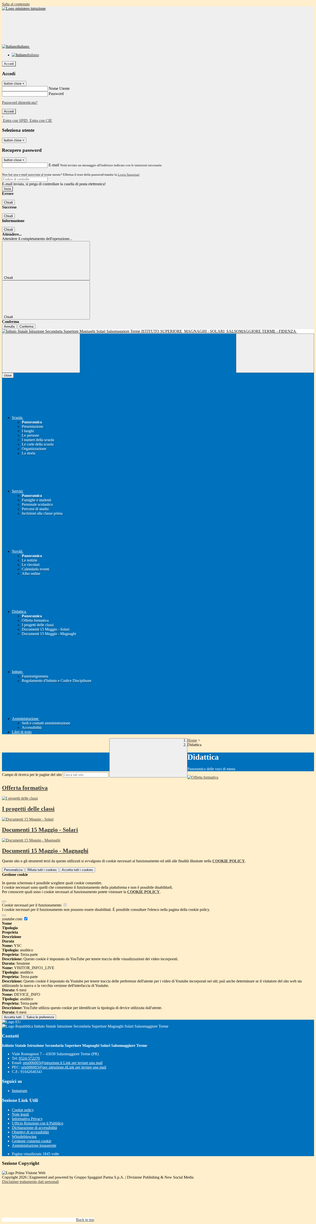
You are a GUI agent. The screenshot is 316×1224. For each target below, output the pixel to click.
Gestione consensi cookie (31, 1141)
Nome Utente (59, 88)
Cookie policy (23, 1110)
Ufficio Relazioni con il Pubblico (37, 1123)
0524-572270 (29, 1058)
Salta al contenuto (16, 4)
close (8, 375)
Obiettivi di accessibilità (30, 1132)
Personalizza (13, 870)
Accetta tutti (77, 870)
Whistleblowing (24, 1136)
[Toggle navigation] (41, 353)
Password (56, 94)
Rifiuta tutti (42, 870)
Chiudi (8, 202)
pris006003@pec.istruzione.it (63, 1067)
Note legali (20, 1114)
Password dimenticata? (20, 102)
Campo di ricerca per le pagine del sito (32, 774)
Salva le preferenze (40, 1017)
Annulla (9, 326)
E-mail (54, 165)
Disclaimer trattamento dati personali (30, 1182)
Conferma (26, 326)
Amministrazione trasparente (34, 1145)
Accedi (9, 64)
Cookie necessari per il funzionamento (32, 905)
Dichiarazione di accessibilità (34, 1128)
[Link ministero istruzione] (24, 8)
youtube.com (12, 919)
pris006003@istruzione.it (62, 1063)
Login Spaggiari (128, 174)
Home (192, 740)
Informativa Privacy (27, 1119)
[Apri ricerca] (275, 353)
